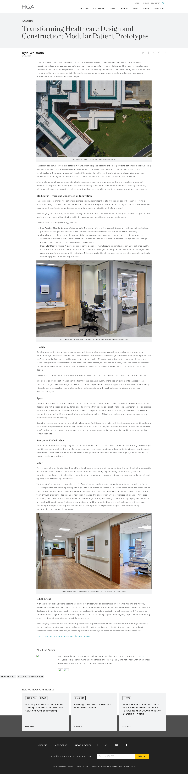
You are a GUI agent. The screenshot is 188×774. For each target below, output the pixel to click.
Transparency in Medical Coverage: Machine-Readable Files (113, 766)
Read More (29, 726)
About (146, 8)
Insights (124, 8)
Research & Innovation (30, 677)
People (111, 8)
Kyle (142, 656)
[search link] (162, 3)
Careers (137, 3)
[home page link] (28, 7)
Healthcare (7, 677)
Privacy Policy (82, 766)
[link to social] (106, 745)
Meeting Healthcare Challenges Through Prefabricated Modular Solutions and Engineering (44, 707)
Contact (146, 3)
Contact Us (61, 745)
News (135, 8)
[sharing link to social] (143, 53)
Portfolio (98, 8)
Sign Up (141, 756)
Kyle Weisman (33, 53)
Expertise (84, 8)
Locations (159, 8)
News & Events (83, 745)
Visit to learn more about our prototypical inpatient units (63, 636)
